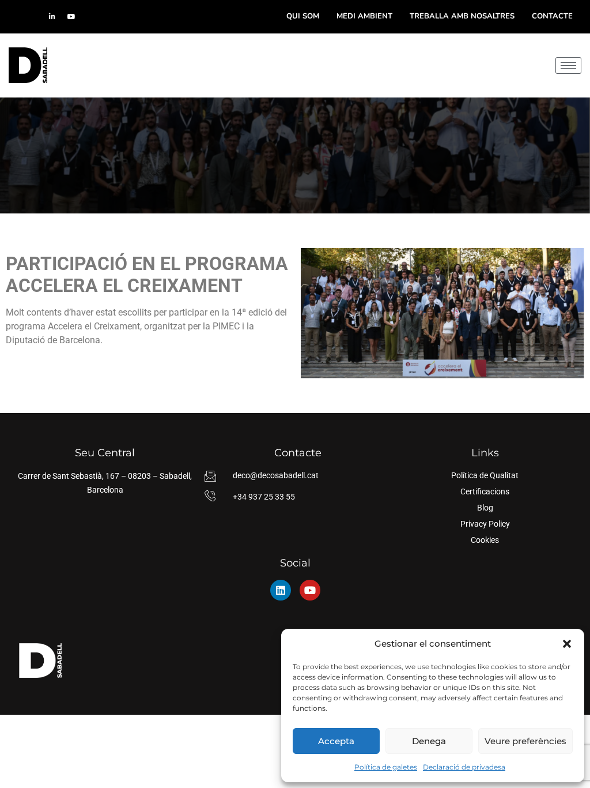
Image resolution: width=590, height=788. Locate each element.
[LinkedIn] (51, 16)
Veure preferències (525, 741)
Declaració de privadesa (464, 767)
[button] (567, 644)
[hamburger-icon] (568, 65)
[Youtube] (310, 590)
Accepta (336, 741)
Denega (429, 741)
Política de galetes (385, 767)
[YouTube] (71, 16)
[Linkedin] (280, 590)
